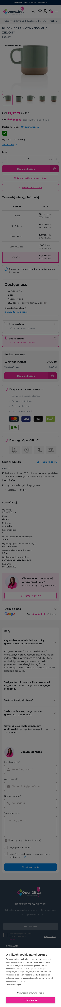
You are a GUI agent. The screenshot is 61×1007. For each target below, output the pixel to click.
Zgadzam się (30, 1000)
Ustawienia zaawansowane (30, 993)
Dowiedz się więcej (13, 985)
